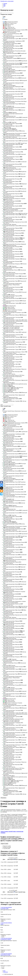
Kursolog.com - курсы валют (7, 1)
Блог (4, 970)
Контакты (5, 972)
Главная (5, 3)
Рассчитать (3, 797)
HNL (4, 4)
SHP (4, 5)
